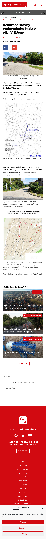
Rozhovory (23, 496)
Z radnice (12, 17)
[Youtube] (30, 435)
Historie (23, 492)
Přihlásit (23, 364)
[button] (43, 509)
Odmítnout (23, 528)
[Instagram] (23, 435)
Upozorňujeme (23, 469)
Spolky (23, 488)
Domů (5, 17)
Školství (23, 481)
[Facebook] (16, 435)
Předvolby (23, 534)
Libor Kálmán (14, 42)
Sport (23, 477)
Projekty (23, 484)
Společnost (23, 500)
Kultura (23, 473)
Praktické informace (23, 504)
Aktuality (23, 461)
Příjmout (23, 522)
